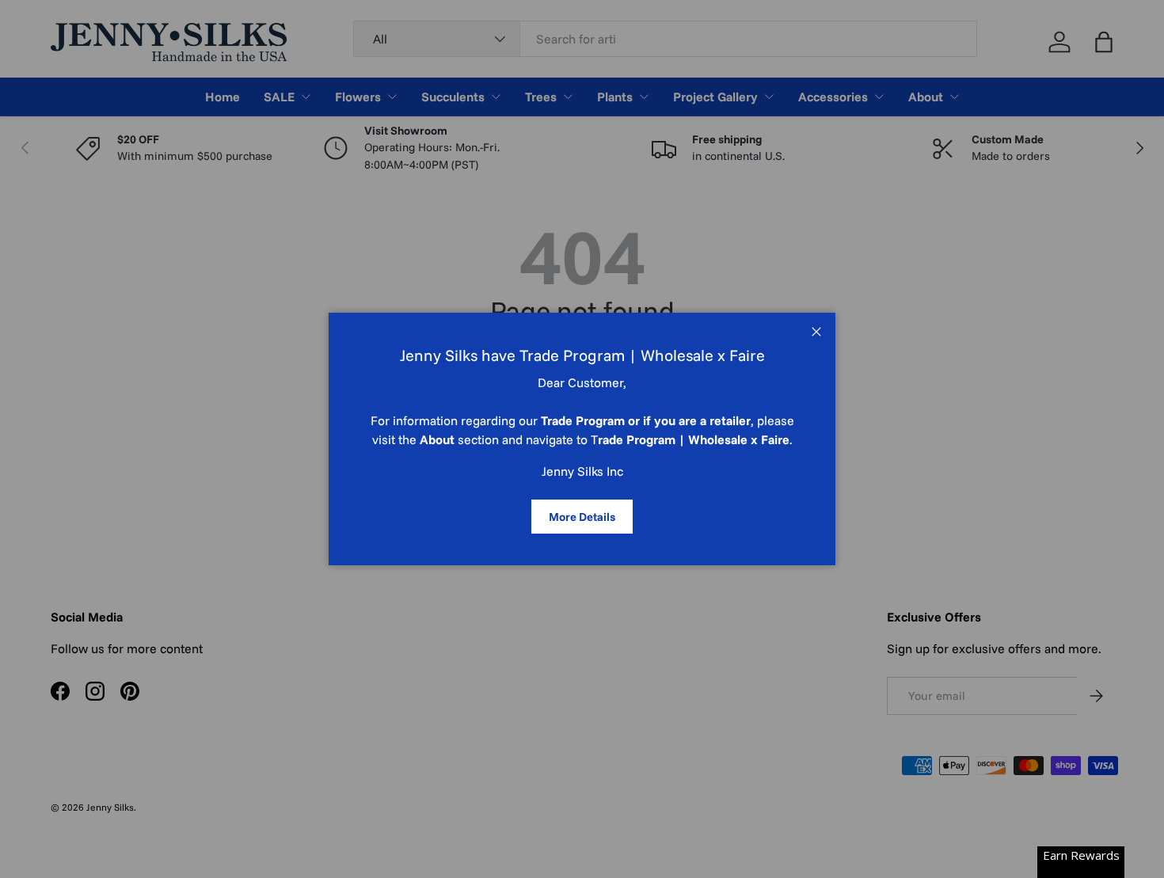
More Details (582, 516)
